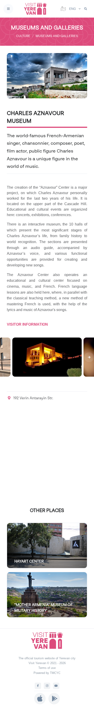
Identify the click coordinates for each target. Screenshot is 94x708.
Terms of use (47, 668)
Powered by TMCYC (47, 673)
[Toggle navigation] (8, 9)
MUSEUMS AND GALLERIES (57, 36)
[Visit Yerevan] (37, 9)
